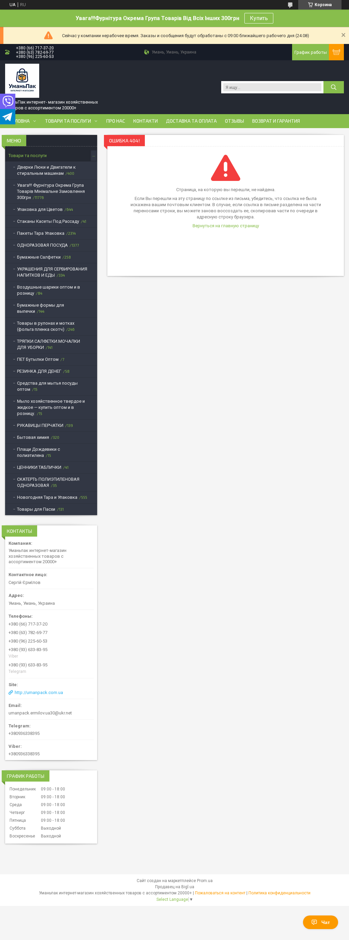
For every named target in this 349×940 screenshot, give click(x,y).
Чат (325, 922)
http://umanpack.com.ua (39, 692)
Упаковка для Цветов (40, 209)
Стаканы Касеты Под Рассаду (48, 221)
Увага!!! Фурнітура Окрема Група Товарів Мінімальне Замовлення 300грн (51, 191)
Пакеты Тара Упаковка (40, 233)
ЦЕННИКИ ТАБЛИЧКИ (39, 467)
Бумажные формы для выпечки (40, 308)
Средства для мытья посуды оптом (47, 386)
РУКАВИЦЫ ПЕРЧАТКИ (40, 425)
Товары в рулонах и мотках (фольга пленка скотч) (45, 326)
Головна (19, 121)
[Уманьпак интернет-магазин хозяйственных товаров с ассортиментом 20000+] (22, 81)
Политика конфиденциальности (279, 893)
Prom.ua (205, 880)
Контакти (145, 121)
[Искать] (333, 87)
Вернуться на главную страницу (226, 225)
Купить (259, 18)
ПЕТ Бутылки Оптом (38, 359)
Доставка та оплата (191, 121)
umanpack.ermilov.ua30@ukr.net (40, 712)
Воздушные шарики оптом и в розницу (48, 290)
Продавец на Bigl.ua (174, 886)
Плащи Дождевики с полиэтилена (38, 452)
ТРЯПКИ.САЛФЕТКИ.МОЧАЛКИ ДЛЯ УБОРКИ (48, 344)
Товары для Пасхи (36, 509)
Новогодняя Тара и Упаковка (47, 497)
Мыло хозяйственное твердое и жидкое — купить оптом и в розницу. (51, 407)
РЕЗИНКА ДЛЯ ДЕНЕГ (39, 371)
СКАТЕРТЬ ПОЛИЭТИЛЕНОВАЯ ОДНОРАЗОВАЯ (48, 482)
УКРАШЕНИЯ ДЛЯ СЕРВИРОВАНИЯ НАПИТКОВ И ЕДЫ (52, 272)
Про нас (115, 121)
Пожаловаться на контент (220, 893)
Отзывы (234, 121)
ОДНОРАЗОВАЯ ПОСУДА (42, 245)
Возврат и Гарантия (276, 121)
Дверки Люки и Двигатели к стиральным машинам (46, 170)
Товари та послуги (68, 121)
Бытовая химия (33, 437)
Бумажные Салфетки (39, 257)
